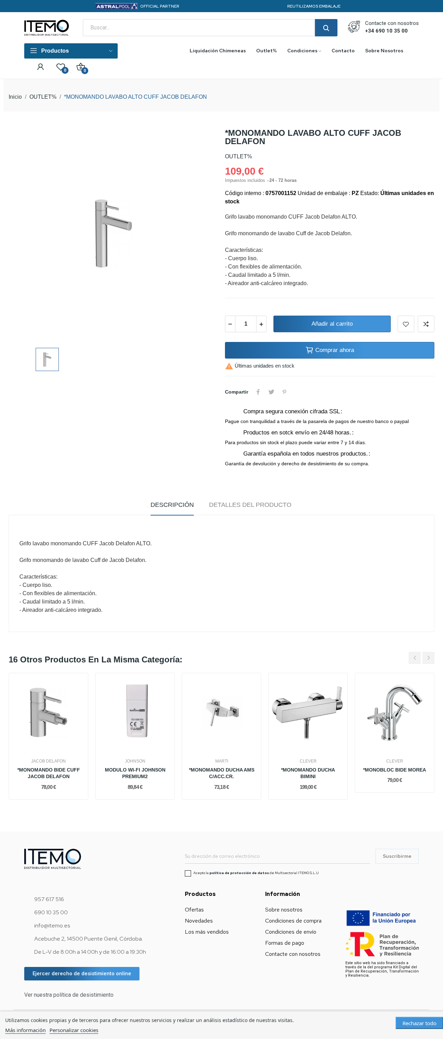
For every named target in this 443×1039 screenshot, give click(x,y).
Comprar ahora (334, 350)
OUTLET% (238, 156)
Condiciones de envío (290, 931)
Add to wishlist (406, 324)
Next (428, 658)
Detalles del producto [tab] (250, 504)
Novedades (199, 920)
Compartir (258, 392)
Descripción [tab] (172, 504)
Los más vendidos (207, 931)
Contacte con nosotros (292, 954)
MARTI (221, 761)
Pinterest (284, 392)
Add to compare (426, 324)
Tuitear (271, 392)
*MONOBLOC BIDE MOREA (394, 770)
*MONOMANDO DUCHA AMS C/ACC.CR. (221, 773)
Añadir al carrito (332, 323)
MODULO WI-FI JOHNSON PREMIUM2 (135, 773)
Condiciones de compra (293, 920)
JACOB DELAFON (48, 761)
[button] (81, 973)
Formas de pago (284, 942)
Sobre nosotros (283, 909)
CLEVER (308, 761)
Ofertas (194, 909)
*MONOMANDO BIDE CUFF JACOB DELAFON (48, 773)
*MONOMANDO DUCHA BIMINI (308, 773)
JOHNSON (135, 761)
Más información (25, 1030)
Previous (415, 658)
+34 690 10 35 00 (386, 30)
